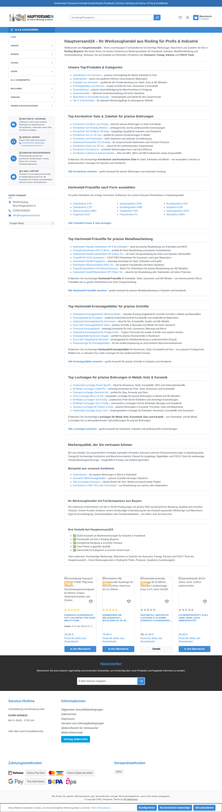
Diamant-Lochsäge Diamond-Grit (90, 392)
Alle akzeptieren (204, 807)
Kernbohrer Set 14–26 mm (87, 135)
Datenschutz (68, 714)
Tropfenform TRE (129, 211)
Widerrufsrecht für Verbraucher (79, 728)
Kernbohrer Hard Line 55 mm (88, 146)
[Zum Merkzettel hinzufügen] (91, 601)
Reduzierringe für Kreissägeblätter (91, 343)
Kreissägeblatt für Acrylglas (87, 318)
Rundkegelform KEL (177, 203)
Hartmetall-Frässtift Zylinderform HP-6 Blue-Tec (98, 254)
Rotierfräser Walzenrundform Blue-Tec (93, 265)
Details (156, 649)
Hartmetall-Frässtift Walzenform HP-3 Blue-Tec (98, 272)
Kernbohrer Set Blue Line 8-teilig (90, 124)
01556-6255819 (17, 715)
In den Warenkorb (80, 649)
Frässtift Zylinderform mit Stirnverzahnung (95, 268)
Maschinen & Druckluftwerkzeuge (91, 97)
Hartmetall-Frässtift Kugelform (89, 261)
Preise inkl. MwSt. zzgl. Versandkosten (75, 639)
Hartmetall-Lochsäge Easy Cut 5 (90, 410)
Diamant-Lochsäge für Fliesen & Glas (93, 407)
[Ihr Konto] (187, 17)
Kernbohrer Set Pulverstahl (87, 138)
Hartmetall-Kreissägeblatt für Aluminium (94, 321)
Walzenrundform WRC (85, 211)
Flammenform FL (129, 214)
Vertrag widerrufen (76, 739)
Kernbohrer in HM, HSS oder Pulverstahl (94, 485)
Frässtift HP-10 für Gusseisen (88, 257)
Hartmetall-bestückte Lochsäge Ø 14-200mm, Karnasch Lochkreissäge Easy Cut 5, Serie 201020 (156, 618)
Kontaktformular (34, 731)
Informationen (73, 701)
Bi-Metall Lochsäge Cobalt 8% (89, 389)
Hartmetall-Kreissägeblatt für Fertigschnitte (96, 332)
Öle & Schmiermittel (83, 100)
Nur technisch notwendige (175, 807)
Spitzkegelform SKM (131, 203)
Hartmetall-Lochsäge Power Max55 (92, 385)
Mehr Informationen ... (102, 808)
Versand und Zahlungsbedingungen (82, 723)
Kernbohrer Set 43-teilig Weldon (90, 128)
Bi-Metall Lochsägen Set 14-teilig (90, 403)
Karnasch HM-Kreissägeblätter (89, 478)
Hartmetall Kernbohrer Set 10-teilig (91, 142)
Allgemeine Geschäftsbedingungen (82, 709)
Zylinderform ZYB (82, 207)
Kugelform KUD (81, 214)
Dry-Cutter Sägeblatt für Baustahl (90, 339)
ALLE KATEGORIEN (26, 29)
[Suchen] (157, 17)
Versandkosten (102, 796)
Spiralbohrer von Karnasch (87, 75)
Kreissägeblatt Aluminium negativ (91, 336)
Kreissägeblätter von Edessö (88, 86)
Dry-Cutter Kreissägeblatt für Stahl (91, 325)
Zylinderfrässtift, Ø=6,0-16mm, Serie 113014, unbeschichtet (194, 618)
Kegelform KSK (174, 207)
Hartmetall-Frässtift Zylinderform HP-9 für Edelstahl (100, 246)
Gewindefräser (81, 89)
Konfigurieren (147, 807)
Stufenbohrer (80, 79)
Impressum (68, 718)
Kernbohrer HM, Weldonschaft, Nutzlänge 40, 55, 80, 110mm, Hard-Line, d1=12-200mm (117, 618)
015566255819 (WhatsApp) (33, 143)
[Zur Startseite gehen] (31, 17)
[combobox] (112, 18)
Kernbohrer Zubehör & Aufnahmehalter (93, 153)
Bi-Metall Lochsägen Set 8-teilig (90, 399)
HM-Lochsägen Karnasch (86, 482)
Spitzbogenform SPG (177, 211)
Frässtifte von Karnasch (85, 82)
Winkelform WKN (175, 214)
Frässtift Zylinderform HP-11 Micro (91, 250)
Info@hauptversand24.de (26, 215)
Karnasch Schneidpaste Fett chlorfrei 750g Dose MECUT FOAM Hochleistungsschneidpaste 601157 (80, 618)
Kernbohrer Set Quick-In (86, 149)
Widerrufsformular (72, 732)
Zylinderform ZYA (82, 203)
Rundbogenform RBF (131, 207)
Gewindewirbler (81, 93)
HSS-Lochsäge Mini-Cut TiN (88, 396)
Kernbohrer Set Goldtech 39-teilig (91, 131)
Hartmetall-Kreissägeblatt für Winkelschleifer (97, 314)
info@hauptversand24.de (32, 146)
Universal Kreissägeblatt (86, 328)
